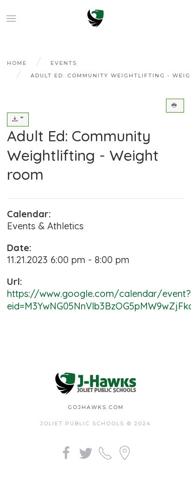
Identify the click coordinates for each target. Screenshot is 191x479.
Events (64, 63)
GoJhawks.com (96, 407)
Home (17, 63)
